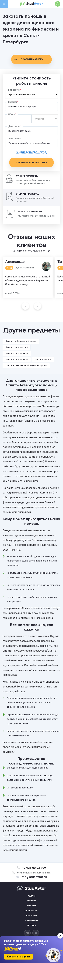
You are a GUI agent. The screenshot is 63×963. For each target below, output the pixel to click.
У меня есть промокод (31, 152)
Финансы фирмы (42, 359)
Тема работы (14, 138)
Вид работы (14, 90)
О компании (31, 920)
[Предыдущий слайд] (25, 306)
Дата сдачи (14, 126)
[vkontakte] (27, 933)
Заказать (31, 906)
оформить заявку (32, 59)
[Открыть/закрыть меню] (4, 4)
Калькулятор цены (18, 956)
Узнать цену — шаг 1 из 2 (31, 162)
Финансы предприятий (16, 353)
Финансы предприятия (16, 359)
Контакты (31, 915)
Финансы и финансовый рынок (20, 341)
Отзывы (31, 901)
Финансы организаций (16, 347)
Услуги (31, 896)
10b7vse (11, 949)
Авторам (31, 925)
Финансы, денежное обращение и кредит (26, 365)
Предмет (12, 102)
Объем (11, 114)
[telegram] (35, 933)
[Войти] (57, 4)
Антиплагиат (31, 911)
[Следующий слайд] (37, 306)
